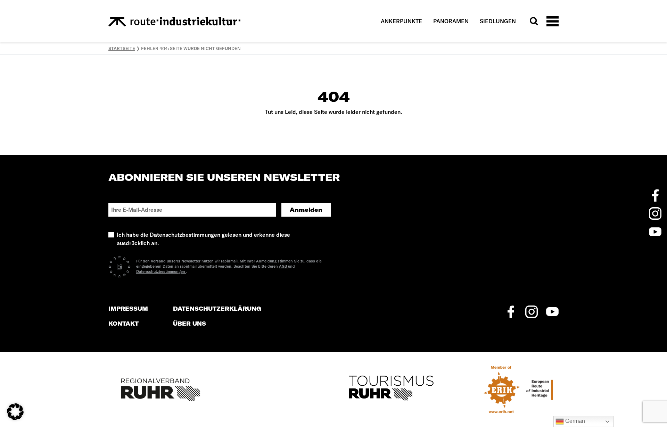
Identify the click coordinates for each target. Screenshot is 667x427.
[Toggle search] (534, 21)
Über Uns (189, 323)
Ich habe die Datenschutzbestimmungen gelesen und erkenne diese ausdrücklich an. (203, 238)
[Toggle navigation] (552, 21)
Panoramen (451, 21)
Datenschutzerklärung (217, 308)
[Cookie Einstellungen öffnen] (15, 411)
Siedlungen (498, 21)
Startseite (121, 48)
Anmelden (306, 209)
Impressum (128, 308)
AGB (283, 266)
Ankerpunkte (401, 21)
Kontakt (123, 323)
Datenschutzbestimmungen (161, 271)
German (574, 421)
